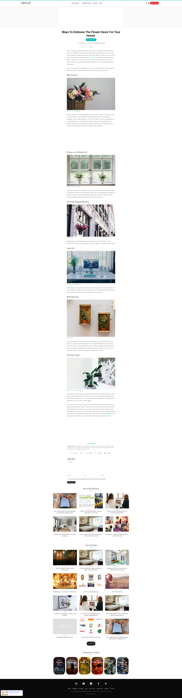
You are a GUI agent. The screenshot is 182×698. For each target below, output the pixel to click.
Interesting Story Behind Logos (91, 592)
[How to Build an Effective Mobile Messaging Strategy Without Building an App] (65, 500)
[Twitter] (106, 684)
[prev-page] (90, 539)
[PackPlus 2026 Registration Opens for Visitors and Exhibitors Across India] (91, 500)
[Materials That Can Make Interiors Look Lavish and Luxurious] (65, 524)
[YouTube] (83, 684)
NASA (100, 119)
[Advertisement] (91, 17)
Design (90, 46)
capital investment (92, 57)
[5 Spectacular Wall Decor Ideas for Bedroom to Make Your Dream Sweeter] (91, 524)
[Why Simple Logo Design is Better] (65, 626)
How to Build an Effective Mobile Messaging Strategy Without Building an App (64, 512)
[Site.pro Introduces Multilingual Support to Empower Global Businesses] (117, 500)
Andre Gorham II (73, 390)
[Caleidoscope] (78, 43)
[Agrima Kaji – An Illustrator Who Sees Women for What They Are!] (117, 524)
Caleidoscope (83, 43)
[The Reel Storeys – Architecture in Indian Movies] (65, 581)
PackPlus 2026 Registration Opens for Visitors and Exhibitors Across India (91, 512)
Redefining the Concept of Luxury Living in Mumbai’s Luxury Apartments (117, 569)
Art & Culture (117, 532)
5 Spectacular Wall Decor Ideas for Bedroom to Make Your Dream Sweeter (91, 535)
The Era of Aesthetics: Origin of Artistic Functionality (64, 569)
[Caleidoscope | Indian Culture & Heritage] (33, 3)
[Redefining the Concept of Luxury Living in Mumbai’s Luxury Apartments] (117, 557)
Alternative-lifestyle (91, 509)
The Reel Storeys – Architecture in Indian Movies (64, 592)
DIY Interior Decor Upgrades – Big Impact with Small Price (65, 614)
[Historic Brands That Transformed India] (91, 626)
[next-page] (92, 539)
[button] (146, 3)
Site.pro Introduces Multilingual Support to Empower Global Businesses (117, 512)
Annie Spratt (72, 110)
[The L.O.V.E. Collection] (117, 581)
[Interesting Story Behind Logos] (91, 581)
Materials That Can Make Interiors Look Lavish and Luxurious (65, 535)
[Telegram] (91, 684)
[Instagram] (76, 684)
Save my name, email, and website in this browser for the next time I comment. (87, 479)
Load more (90, 643)
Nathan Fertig (72, 186)
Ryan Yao (72, 284)
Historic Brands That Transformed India (91, 637)
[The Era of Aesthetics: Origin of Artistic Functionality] (65, 557)
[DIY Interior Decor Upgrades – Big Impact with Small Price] (65, 603)
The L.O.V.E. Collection (117, 592)
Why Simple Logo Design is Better (65, 637)
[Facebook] (98, 684)
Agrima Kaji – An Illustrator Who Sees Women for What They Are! (117, 535)
